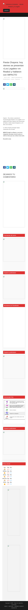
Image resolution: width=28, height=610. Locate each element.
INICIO (5, 606)
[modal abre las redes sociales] (14, 84)
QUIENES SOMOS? (19, 606)
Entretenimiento (6, 79)
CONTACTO (14, 608)
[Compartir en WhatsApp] (11, 84)
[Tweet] (7, 84)
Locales (12, 79)
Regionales (17, 79)
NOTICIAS (11, 606)
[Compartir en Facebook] (4, 84)
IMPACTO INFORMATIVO (17, 77)
